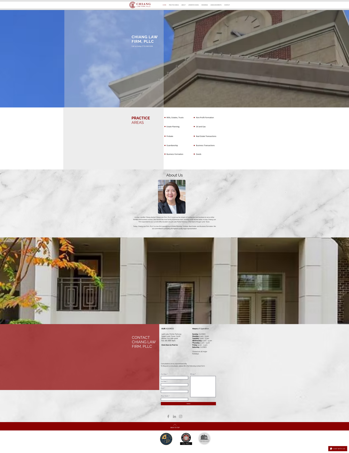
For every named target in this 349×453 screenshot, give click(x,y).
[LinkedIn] (174, 416)
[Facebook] (168, 416)
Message (192, 374)
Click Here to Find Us (169, 345)
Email (162, 388)
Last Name (163, 381)
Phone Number (165, 396)
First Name (164, 374)
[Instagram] (180, 416)
